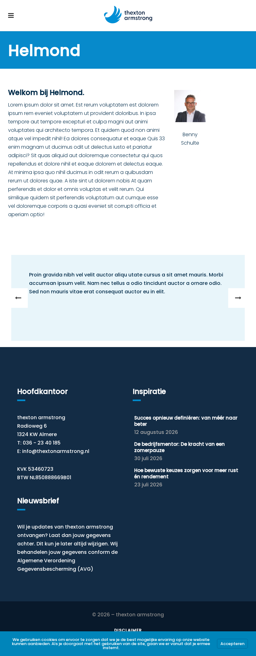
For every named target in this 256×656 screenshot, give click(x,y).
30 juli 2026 (148, 458)
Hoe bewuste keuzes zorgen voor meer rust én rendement (186, 473)
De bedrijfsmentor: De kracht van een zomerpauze (179, 447)
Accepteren (232, 644)
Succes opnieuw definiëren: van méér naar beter (186, 421)
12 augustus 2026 (156, 432)
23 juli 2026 (148, 484)
